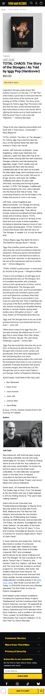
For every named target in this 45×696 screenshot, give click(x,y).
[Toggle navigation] (3, 3)
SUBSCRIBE (23, 676)
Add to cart (23, 691)
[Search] (32, 3)
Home (3, 9)
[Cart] (41, 3)
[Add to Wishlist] (41, 690)
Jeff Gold (8, 59)
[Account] (36, 3)
